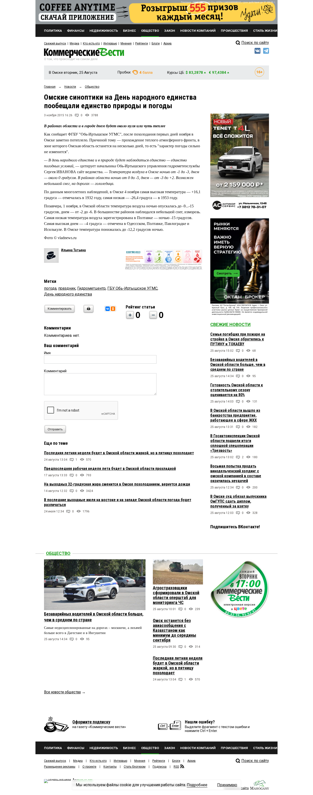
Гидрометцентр (91, 288)
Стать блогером (134, 766)
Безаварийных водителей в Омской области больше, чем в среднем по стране (237, 364)
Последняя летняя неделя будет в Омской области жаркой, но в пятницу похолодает (119, 453)
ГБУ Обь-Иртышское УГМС (132, 288)
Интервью (110, 43)
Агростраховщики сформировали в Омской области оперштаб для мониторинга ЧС (176, 595)
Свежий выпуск (55, 43)
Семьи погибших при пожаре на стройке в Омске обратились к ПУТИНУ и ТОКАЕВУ (237, 339)
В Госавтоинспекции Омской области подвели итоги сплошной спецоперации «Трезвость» (235, 443)
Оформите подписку (91, 721)
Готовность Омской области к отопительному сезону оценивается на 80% (236, 390)
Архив (167, 43)
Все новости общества (62, 692)
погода (50, 288)
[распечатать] (87, 311)
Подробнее (197, 785)
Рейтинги (141, 43)
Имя (47, 353)
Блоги (156, 43)
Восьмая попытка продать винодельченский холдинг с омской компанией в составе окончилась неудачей (235, 473)
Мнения (126, 43)
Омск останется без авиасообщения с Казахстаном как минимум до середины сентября (174, 630)
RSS (176, 766)
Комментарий (55, 371)
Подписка (160, 766)
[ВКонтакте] (107, 309)
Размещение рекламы (59, 766)
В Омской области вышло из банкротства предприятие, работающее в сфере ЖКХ (235, 415)
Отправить (55, 429)
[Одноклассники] (113, 309)
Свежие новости (230, 324)
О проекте (89, 766)
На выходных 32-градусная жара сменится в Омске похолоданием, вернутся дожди (117, 484)
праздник (67, 288)
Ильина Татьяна (73, 250)
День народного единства (68, 294)
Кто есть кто (91, 43)
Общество (58, 553)
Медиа (74, 43)
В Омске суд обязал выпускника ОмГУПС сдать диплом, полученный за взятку (238, 501)
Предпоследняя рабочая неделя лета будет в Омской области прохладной (110, 468)
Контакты (110, 766)
